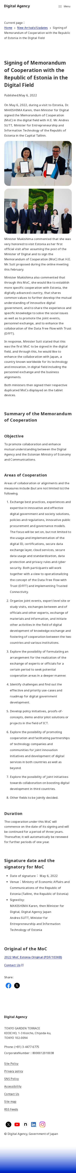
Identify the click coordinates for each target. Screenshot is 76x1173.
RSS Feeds (11, 1109)
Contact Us (12, 965)
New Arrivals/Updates (32, 28)
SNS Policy (11, 1079)
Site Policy (11, 1064)
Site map (10, 1101)
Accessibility (12, 1086)
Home (8, 28)
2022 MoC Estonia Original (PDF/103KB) (33, 957)
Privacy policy (13, 1071)
